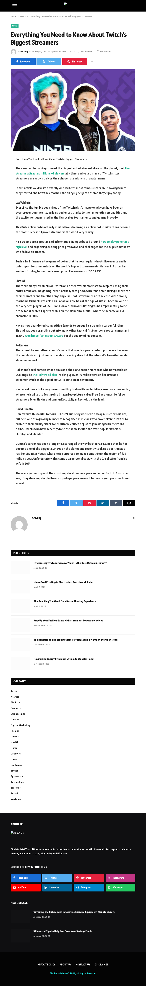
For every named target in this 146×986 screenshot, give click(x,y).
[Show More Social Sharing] (91, 61)
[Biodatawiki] (73, 6)
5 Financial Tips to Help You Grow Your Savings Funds (62, 931)
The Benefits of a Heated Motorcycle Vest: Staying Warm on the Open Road (76, 639)
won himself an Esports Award (44, 336)
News (23, 16)
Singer (14, 770)
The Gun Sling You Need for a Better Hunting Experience (65, 601)
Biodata (15, 702)
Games (15, 736)
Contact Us (83, 964)
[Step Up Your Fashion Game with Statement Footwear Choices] (20, 625)
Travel (14, 793)
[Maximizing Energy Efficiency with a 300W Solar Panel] (20, 663)
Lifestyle (16, 753)
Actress (15, 696)
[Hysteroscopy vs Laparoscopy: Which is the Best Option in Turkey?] (20, 567)
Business (15, 708)
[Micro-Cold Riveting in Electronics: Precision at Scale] (20, 586)
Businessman (18, 713)
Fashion (15, 730)
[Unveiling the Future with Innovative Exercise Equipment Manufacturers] (20, 916)
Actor (14, 691)
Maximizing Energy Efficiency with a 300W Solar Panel (64, 658)
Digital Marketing (20, 725)
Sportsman (17, 776)
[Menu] (14, 6)
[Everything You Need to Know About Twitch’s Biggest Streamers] (73, 110)
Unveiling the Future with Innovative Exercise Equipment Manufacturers (73, 912)
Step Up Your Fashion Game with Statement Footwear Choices (68, 620)
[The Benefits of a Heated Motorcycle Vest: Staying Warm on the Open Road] (20, 644)
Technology (17, 782)
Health (15, 742)
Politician (16, 765)
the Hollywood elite (45, 375)
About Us (66, 964)
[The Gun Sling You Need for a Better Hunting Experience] (20, 606)
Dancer (15, 719)
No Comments (88, 51)
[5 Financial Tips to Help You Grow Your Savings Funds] (20, 935)
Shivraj (24, 51)
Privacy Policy (46, 964)
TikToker (15, 787)
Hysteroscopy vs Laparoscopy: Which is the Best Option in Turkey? (70, 563)
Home (13, 16)
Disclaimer (101, 964)
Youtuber (16, 799)
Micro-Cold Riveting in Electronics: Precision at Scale (63, 582)
